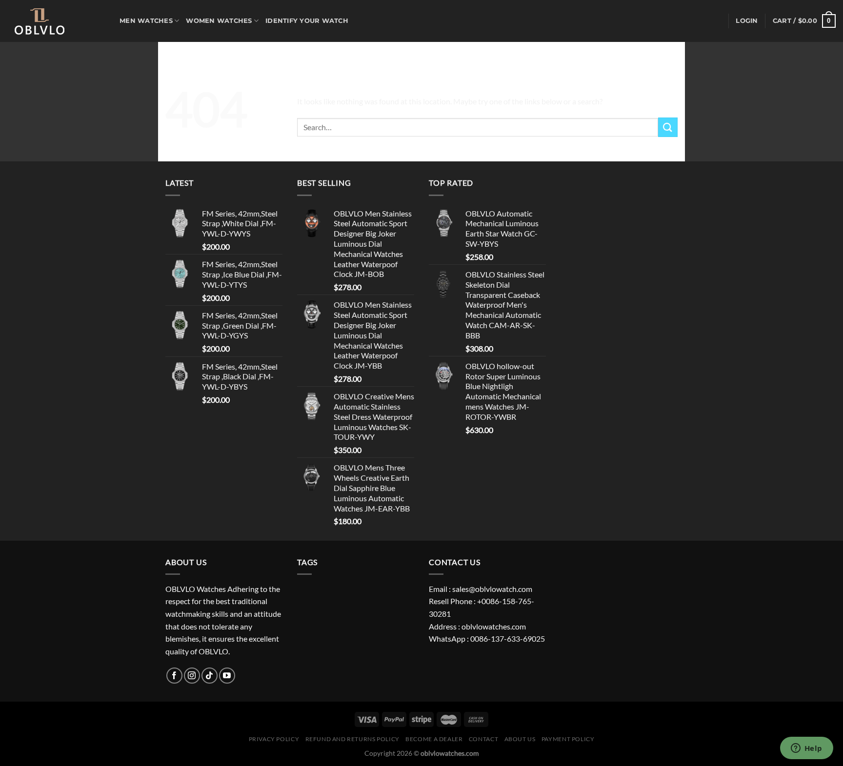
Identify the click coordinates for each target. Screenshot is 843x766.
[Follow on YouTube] (227, 676)
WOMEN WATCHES (219, 20)
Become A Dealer (433, 739)
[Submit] (668, 127)
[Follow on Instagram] (192, 676)
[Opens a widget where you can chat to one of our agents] (806, 749)
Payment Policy (568, 739)
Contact (483, 739)
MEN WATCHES (146, 20)
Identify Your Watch (306, 20)
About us (520, 739)
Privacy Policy (274, 739)
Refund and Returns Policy (352, 739)
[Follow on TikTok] (209, 676)
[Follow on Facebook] (174, 676)
